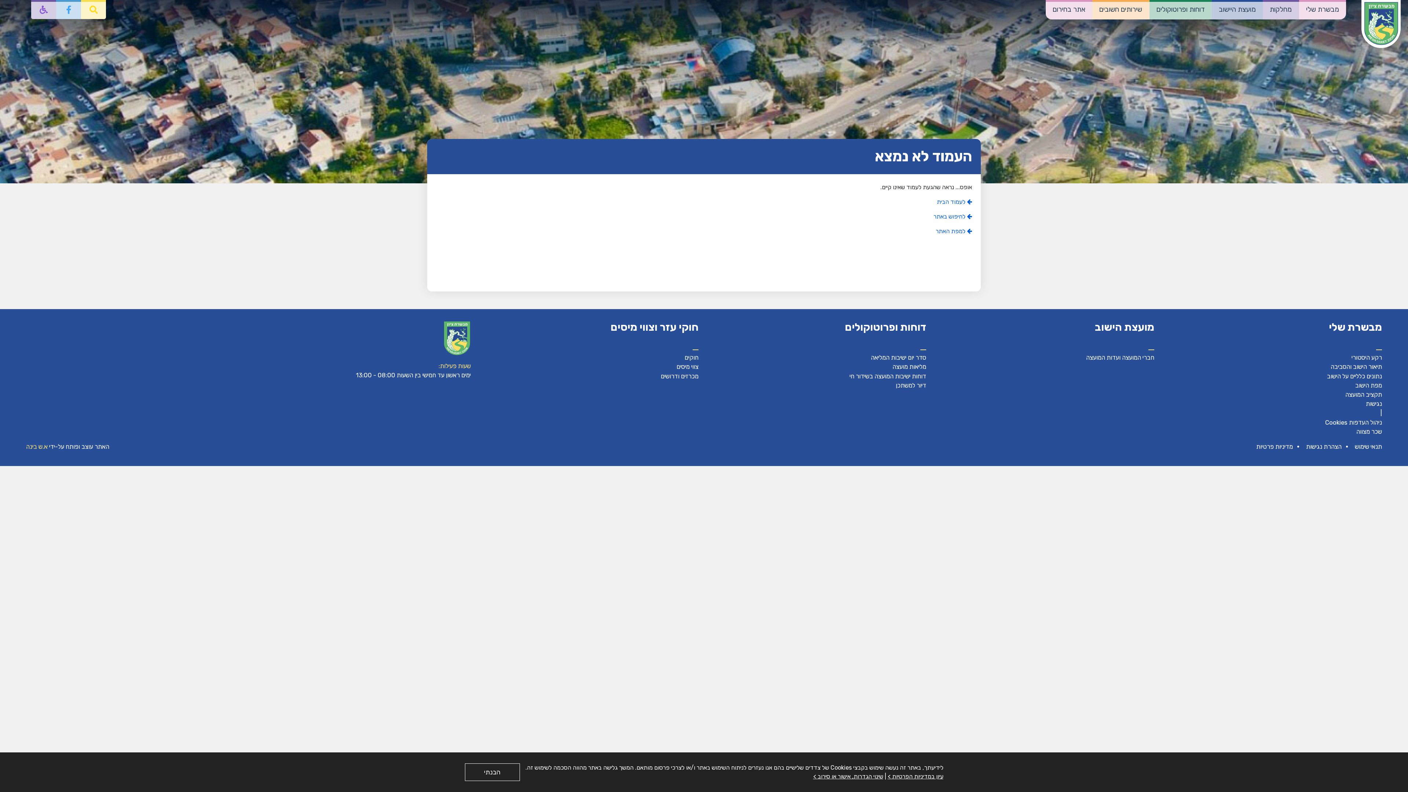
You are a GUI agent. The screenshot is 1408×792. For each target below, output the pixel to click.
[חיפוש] (93, 9)
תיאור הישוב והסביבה (1356, 366)
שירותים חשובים (1120, 9)
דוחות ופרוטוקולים (1180, 9)
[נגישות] (43, 9)
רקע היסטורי (1367, 357)
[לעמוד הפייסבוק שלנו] (68, 9)
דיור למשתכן (911, 385)
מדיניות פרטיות (1274, 446)
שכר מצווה (1369, 431)
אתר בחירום (1069, 9)
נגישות (1374, 403)
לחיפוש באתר (950, 216)
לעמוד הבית (952, 201)
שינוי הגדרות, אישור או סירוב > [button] (848, 776)
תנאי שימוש (1368, 446)
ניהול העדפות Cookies (1353, 422)
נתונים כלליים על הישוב (1354, 376)
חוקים (691, 357)
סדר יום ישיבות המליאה (898, 357)
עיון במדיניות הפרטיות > (915, 776)
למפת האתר (951, 231)
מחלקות (1281, 9)
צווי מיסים (687, 366)
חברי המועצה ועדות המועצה (1120, 357)
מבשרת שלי (1322, 9)
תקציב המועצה (1363, 394)
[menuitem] (1322, 9)
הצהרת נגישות (1324, 446)
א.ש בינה (37, 446)
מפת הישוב (1368, 385)
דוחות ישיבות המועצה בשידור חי (888, 376)
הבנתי (492, 772)
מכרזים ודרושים (679, 376)
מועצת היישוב (1237, 9)
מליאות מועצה (909, 366)
